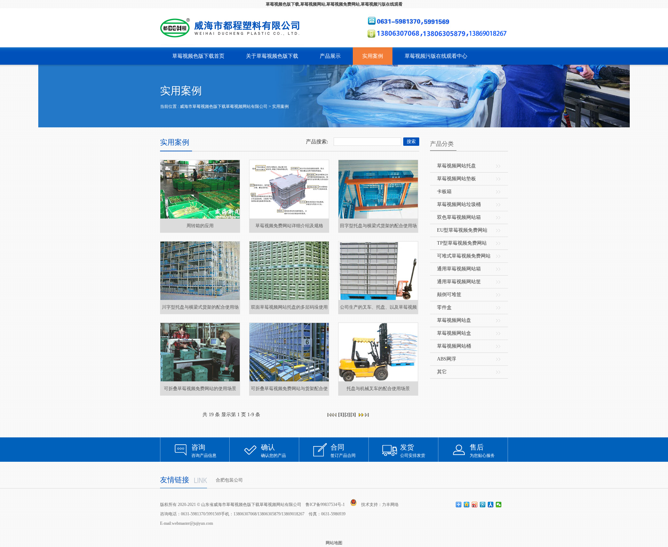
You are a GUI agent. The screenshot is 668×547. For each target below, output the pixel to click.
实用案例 (372, 56)
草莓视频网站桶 (454, 346)
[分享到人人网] (491, 504)
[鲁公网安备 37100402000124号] (353, 502)
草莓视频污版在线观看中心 (436, 56)
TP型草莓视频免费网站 (462, 243)
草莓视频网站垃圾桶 (459, 204)
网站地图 (334, 542)
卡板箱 (444, 191)
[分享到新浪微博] (475, 504)
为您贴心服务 (482, 450)
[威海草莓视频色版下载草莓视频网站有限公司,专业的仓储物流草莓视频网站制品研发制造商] (232, 27)
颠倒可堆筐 (449, 294)
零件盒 (444, 307)
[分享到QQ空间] (467, 504)
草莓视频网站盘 (454, 320)
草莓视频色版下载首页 (198, 56)
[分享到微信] (499, 504)
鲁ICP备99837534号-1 (325, 504)
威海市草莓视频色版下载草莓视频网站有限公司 (224, 106)
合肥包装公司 (229, 480)
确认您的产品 (273, 450)
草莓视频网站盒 (454, 333)
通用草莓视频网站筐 (459, 281)
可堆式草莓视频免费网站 (464, 256)
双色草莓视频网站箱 (459, 217)
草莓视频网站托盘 (456, 165)
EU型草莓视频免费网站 (462, 230)
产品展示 (330, 56)
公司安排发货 (412, 450)
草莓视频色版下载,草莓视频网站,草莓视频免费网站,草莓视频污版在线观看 (334, 4)
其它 (442, 371)
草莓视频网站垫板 (456, 178)
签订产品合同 (343, 450)
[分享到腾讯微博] (483, 504)
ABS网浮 (446, 359)
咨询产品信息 (203, 450)
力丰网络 (390, 504)
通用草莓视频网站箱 (459, 268)
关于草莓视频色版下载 (272, 56)
